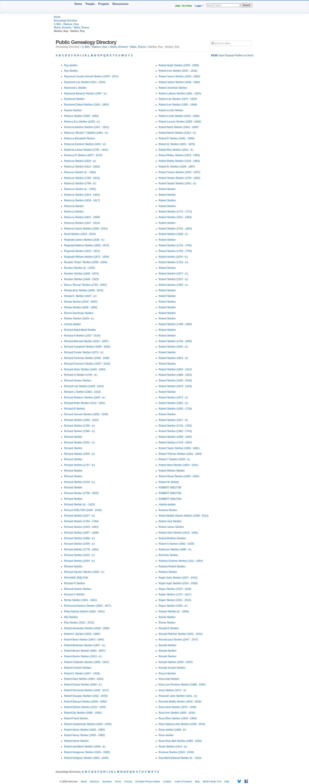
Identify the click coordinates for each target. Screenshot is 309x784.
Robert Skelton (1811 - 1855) (175, 217)
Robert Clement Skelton (77, 667)
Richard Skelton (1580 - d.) (79, 431)
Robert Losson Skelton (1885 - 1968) (180, 121)
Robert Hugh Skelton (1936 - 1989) (179, 65)
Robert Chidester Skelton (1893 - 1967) (86, 662)
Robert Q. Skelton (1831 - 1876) (177, 144)
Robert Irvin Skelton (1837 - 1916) (178, 70)
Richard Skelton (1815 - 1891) (81, 527)
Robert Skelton (167, 189)
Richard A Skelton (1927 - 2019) (82, 335)
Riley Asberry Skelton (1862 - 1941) (84, 611)
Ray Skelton (71, 70)
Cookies (167, 781)
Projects (103, 3)
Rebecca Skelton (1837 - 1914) (82, 222)
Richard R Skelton (74, 408)
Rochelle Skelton (168, 555)
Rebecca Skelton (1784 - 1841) (82, 178)
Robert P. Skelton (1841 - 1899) (176, 138)
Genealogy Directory (65, 20)
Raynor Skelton (73, 110)
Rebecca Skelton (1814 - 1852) (82, 166)
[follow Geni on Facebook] (245, 781)
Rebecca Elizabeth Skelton (79, 138)
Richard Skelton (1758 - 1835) (81, 493)
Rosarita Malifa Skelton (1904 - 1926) (180, 701)
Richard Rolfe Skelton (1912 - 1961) (84, 403)
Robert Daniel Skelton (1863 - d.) (83, 684)
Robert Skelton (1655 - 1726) (175, 408)
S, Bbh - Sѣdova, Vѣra (66, 24)
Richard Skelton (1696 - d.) (79, 543)
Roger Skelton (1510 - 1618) (175, 589)
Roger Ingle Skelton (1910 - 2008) (178, 583)
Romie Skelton (167, 617)
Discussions (120, 3)
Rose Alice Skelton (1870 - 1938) (177, 707)
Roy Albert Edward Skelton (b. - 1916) (180, 757)
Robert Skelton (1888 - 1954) (175, 374)
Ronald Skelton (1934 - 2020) (176, 662)
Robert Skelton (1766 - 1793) (175, 251)
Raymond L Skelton (75, 87)
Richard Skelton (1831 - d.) (79, 442)
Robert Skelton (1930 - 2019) (175, 380)
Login (198, 5)
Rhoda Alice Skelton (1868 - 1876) (83, 290)
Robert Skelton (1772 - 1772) (175, 211)
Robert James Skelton (171, 527)
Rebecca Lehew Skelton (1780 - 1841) (86, 149)
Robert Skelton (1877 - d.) (173, 273)
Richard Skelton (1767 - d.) (79, 465)
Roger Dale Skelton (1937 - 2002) (178, 577)
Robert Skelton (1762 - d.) (173, 262)
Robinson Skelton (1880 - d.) (175, 549)
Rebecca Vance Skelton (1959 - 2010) (86, 228)
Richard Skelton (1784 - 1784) (81, 521)
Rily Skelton (71, 617)
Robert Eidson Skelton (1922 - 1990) (85, 707)
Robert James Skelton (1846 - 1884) (179, 82)
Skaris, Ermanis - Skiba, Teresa (71, 27)
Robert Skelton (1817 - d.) (173, 420)
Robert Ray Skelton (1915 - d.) (176, 149)
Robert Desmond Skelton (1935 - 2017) (86, 690)
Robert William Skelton (172, 470)
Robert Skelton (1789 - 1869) (175, 324)
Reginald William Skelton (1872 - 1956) (86, 256)
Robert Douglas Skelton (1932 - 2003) (86, 695)
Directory (94, 781)
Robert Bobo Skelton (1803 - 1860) (84, 639)
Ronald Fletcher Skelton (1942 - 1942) (180, 633)
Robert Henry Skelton (76, 740)
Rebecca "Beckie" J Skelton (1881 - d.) (86, 132)
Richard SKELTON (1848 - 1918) (83, 510)
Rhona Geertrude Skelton (78, 313)
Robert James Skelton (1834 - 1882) (179, 76)
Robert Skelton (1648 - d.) (173, 234)
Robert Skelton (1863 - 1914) (175, 369)
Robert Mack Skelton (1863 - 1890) (179, 127)
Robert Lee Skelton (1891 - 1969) (178, 104)
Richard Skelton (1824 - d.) (79, 560)
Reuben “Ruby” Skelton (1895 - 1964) (85, 262)
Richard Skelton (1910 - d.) (79, 555)
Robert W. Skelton (169, 482)
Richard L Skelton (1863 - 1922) (82, 391)
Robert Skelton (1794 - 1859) (175, 341)
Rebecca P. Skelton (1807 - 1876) (83, 155)
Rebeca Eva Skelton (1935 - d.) (82, 121)
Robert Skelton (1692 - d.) (173, 346)
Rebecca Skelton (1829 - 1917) (82, 200)
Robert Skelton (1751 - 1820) (175, 228)
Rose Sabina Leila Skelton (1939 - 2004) (182, 724)
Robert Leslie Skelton (171, 110)
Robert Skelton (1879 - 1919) (175, 386)
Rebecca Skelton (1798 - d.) (80, 183)
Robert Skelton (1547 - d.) (173, 279)
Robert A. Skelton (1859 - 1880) (82, 633)
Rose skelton (166, 735)
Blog (197, 781)
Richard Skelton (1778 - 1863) (81, 549)
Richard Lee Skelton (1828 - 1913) (84, 386)
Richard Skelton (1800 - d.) (79, 453)
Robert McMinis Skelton (172, 538)
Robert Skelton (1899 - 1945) (175, 436)
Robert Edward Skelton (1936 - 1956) (85, 701)
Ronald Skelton (167, 645)
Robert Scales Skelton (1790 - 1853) (179, 178)
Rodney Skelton (168, 572)
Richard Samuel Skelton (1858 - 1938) (86, 414)
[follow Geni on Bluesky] (238, 781)
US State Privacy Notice (147, 781)
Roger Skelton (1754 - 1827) (175, 594)
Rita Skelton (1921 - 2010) (79, 622)
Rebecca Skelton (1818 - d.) (80, 160)
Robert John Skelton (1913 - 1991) (178, 532)
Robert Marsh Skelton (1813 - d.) (177, 132)
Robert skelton (167, 222)
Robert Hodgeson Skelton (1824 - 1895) (87, 752)
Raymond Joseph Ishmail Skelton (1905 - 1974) (91, 76)
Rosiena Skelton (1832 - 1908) (176, 752)
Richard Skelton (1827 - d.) (79, 515)
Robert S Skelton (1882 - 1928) (176, 543)
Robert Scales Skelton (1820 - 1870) (179, 172)
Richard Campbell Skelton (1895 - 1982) (87, 346)
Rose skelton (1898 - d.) (172, 729)
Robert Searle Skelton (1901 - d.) (177, 183)
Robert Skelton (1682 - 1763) (175, 431)
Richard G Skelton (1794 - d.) (80, 374)
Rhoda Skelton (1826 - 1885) (80, 307)
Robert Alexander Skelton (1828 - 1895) (87, 628)
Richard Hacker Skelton (77, 380)
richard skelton (72, 324)
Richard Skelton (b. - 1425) (79, 504)
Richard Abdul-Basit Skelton (80, 329)
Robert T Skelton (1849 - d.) (174, 459)
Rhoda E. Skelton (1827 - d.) (80, 296)
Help (226, 781)
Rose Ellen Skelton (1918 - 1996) (178, 718)
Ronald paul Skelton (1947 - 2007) (178, 639)
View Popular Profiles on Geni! (232, 55)
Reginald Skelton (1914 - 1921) (82, 251)
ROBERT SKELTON (170, 487)
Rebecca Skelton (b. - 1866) (80, 172)
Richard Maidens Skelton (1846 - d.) (84, 397)
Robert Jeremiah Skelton (173, 87)
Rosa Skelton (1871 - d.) (172, 690)
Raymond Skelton (74, 99)
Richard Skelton (73, 436)
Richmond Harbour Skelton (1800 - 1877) (87, 605)
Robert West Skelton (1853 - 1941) (178, 465)
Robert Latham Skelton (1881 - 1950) (180, 93)
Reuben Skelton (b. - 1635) (79, 267)
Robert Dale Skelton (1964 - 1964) (83, 678)
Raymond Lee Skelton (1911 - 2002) (85, 82)
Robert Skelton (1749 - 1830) (175, 442)
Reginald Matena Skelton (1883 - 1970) (86, 245)
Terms (118, 781)
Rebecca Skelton (74, 206)
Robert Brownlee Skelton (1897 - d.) (84, 645)
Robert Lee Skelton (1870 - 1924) (178, 99)
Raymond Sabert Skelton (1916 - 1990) (86, 104)
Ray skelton (71, 65)
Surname (107, 781)
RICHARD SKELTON (76, 577)
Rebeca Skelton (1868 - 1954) (81, 116)
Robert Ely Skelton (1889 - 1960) (83, 712)
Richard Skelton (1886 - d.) (79, 538)
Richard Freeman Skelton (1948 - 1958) (87, 358)
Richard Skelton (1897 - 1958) (81, 532)
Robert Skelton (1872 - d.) (173, 397)
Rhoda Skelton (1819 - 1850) (80, 301)
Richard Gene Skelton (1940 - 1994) (85, 369)
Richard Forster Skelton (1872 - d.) (83, 352)
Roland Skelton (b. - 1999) (174, 611)
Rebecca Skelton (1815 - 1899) (82, 217)
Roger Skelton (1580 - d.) (173, 605)
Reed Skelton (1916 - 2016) (80, 234)
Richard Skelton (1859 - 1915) (81, 420)
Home (78, 3)
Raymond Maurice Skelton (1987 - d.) (85, 93)
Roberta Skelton (168, 510)
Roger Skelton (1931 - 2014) (175, 600)
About (84, 781)
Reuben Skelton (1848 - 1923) (81, 279)
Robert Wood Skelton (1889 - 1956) (179, 476)
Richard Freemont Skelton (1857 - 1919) (87, 363)
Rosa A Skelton (167, 673)
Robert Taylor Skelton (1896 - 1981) (179, 448)
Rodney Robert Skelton (172, 566)
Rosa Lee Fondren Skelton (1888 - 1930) (182, 684)
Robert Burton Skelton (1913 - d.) (83, 656)
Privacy (128, 781)
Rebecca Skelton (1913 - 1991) (82, 194)
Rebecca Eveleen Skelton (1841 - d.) (85, 144)
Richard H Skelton (74, 583)
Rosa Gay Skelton (169, 678)
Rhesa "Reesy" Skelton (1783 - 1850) (85, 284)
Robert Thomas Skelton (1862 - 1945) (180, 453)
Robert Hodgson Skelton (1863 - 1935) (86, 757)
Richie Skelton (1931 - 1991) (80, 600)
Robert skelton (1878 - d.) (173, 256)
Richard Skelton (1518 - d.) (79, 482)
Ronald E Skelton (169, 628)
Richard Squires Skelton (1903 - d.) (84, 572)
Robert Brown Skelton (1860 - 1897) (84, 650)
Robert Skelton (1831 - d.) (173, 358)
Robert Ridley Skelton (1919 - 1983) (179, 155)
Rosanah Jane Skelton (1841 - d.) (178, 695)
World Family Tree (212, 781)
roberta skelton (167, 504)
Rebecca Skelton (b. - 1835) (80, 189)
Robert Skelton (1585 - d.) (173, 284)
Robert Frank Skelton (76, 718)
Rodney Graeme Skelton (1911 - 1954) (181, 560)
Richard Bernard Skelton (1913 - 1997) (86, 341)
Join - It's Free (183, 5)
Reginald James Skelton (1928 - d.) (84, 239)
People (90, 3)
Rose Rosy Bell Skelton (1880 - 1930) (180, 740)
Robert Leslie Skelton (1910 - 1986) (179, 116)
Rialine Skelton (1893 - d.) (79, 318)
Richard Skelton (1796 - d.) (79, 425)
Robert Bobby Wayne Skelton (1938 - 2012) (184, 515)
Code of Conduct (183, 781)
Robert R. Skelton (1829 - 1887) (177, 166)
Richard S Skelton (74, 594)
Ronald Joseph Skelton (172, 667)
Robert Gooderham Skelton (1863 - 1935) (88, 724)
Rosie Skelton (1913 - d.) (173, 746)
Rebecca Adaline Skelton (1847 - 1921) (86, 127)
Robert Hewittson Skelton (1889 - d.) (85, 746)
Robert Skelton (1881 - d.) (173, 403)
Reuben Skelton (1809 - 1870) (81, 273)
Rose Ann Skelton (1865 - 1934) (177, 712)
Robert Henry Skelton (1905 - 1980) (84, 729)
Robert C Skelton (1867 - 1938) (82, 673)
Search (246, 5)
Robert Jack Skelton (170, 521)
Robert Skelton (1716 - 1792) (175, 245)
